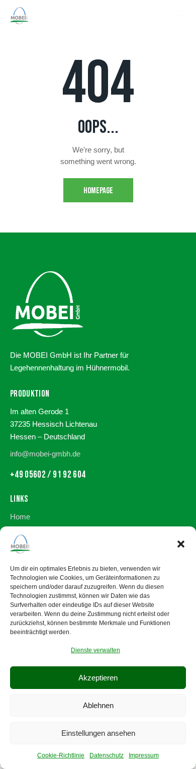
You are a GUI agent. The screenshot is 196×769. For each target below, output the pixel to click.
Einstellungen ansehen (98, 733)
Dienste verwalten (95, 650)
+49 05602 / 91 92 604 (47, 475)
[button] (181, 544)
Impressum (144, 755)
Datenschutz (106, 755)
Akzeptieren (98, 677)
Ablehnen (98, 705)
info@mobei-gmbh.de (45, 453)
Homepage (98, 191)
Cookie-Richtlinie (60, 755)
